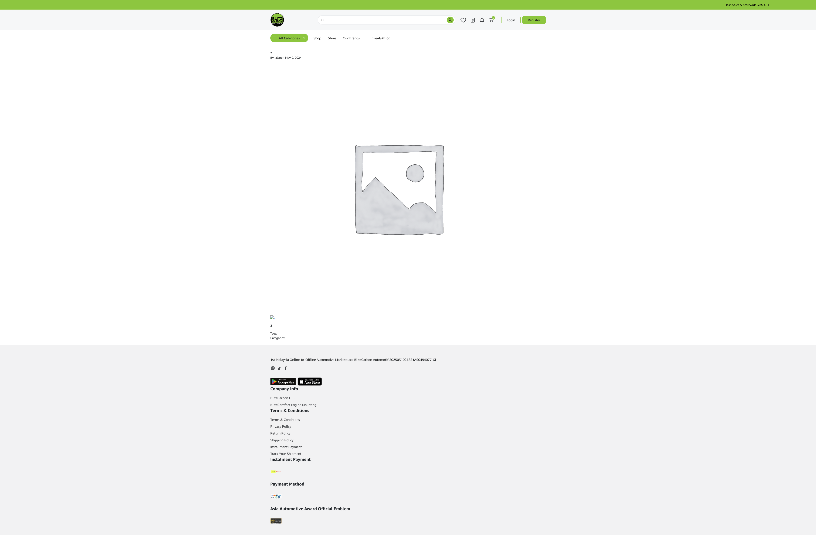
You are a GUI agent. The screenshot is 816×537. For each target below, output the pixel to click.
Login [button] (511, 20)
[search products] (450, 20)
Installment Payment (286, 447)
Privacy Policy (280, 426)
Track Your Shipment (285, 454)
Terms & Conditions (285, 419)
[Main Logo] (291, 20)
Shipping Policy (281, 440)
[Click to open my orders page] (473, 20)
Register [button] (534, 20)
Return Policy (280, 433)
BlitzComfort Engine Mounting (293, 405)
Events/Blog (381, 38)
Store (332, 38)
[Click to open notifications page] (482, 20)
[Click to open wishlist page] (463, 20)
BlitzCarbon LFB (282, 398)
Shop (317, 38)
